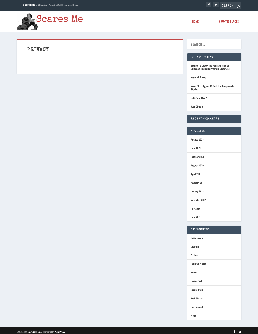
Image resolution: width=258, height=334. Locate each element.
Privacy (209, 22)
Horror (194, 272)
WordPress (60, 331)
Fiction (194, 255)
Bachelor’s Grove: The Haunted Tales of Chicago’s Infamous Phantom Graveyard (210, 67)
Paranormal (196, 281)
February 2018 (198, 182)
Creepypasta (197, 238)
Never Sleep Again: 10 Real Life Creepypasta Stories (212, 87)
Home (195, 22)
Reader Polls (197, 290)
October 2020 (197, 157)
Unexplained (197, 307)
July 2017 (195, 208)
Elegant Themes (35, 331)
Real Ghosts (197, 298)
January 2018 (197, 191)
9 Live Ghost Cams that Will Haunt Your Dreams (58, 5)
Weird (193, 315)
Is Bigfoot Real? (199, 98)
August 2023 (197, 139)
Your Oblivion (197, 106)
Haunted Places (229, 22)
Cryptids (195, 246)
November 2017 (198, 200)
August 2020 (197, 165)
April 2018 (196, 174)
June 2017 (195, 217)
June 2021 (196, 148)
